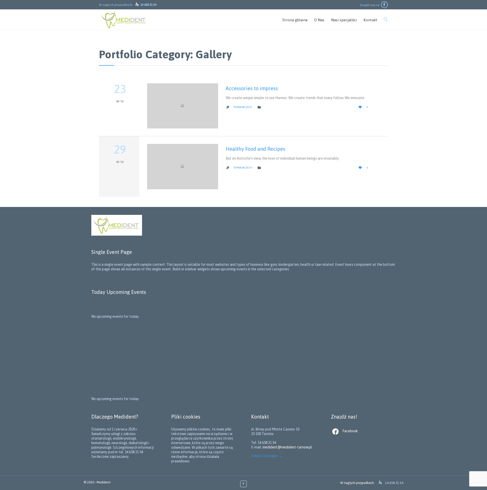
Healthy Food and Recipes (255, 149)
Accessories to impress (252, 88)
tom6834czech (243, 107)
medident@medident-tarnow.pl (287, 447)
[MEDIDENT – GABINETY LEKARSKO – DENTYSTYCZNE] (124, 19)
